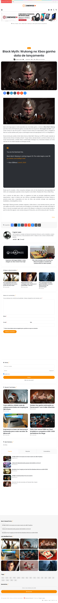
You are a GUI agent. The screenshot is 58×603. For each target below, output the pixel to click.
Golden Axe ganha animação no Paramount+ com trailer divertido (27, 1)
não (42, 577)
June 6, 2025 (22, 162)
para (46, 577)
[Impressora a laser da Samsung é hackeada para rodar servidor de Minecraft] (15, 421)
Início (13, 23)
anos (3, 577)
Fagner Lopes (19, 59)
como (7, 577)
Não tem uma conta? (29, 380)
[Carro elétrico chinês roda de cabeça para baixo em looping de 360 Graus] (15, 396)
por (53, 577)
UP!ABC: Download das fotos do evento (22, 475)
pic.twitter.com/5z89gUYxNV (16, 158)
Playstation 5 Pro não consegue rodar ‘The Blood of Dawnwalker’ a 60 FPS (28, 284)
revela (3, 580)
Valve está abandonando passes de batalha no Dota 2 (26, 463)
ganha (18, 577)
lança (23, 577)
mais (31, 577)
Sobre (7, 580)
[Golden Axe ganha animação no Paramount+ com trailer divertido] (42, 396)
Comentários (47, 451)
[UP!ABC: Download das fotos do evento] (7, 477)
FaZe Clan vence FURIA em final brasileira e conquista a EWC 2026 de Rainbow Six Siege (42, 431)
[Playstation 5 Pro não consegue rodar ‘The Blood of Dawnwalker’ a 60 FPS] (29, 276)
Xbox (20, 23)
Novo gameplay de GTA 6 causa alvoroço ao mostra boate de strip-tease (10, 284)
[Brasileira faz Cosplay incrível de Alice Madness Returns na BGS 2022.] (7, 471)
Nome (5, 316)
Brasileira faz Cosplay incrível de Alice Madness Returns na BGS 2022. (30, 469)
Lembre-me (7, 374)
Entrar (29, 377)
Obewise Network (29, 598)
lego (27, 577)
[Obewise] (29, 5)
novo (38, 577)
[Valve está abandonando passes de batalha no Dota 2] (7, 465)
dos (10, 577)
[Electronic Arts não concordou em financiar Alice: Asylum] (7, 484)
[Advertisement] (29, 36)
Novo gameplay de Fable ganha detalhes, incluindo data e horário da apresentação (46, 284)
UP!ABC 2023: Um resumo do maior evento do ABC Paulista (27, 456)
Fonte (53, 217)
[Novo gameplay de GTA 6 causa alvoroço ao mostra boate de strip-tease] (11, 276)
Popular (10, 451)
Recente (28, 451)
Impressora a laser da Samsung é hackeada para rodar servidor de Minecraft (15, 431)
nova (35, 577)
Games (16, 23)
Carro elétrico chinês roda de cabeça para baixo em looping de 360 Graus (15, 407)
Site (31, 322)
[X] (17, 239)
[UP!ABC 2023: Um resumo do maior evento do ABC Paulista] (7, 458)
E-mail (5, 322)
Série (12, 580)
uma (15, 580)
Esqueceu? (51, 370)
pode (50, 577)
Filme (14, 577)
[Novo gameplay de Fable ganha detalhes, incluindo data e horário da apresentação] (47, 276)
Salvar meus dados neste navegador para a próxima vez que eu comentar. (21, 328)
